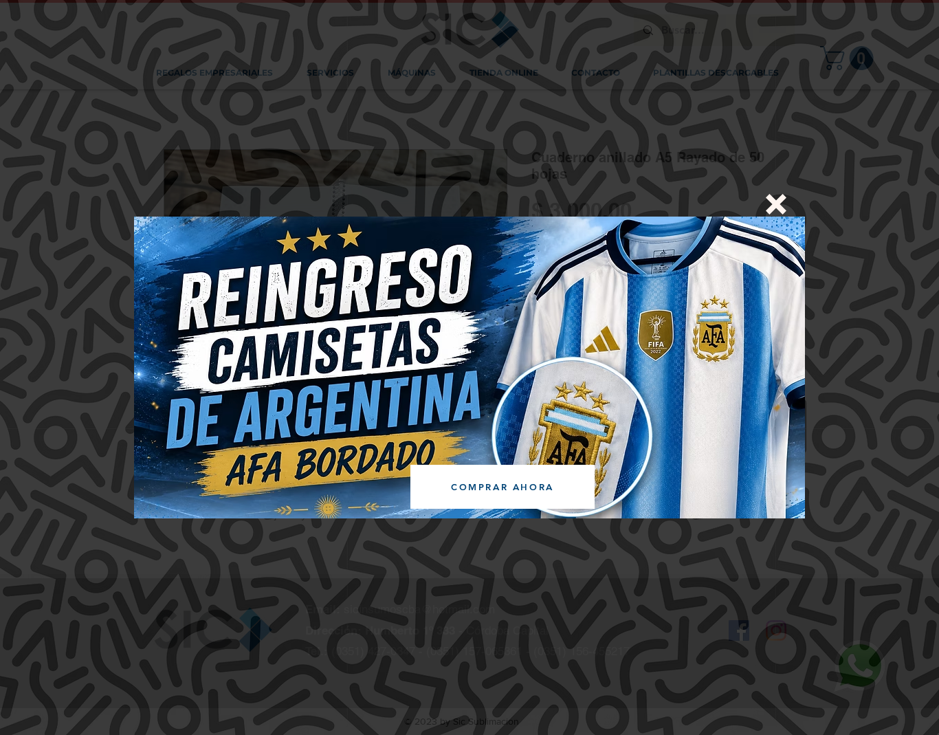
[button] (776, 204)
